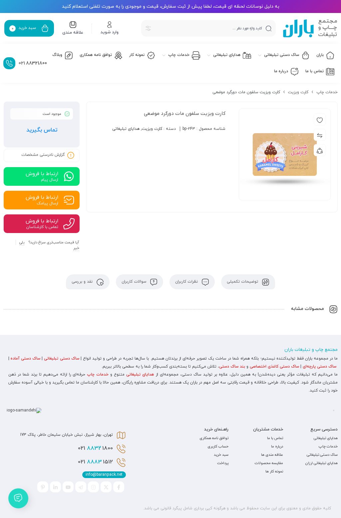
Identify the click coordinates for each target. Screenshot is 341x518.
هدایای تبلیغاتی (126, 128)
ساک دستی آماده (25, 358)
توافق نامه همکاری (213, 438)
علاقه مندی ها (272, 454)
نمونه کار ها (274, 471)
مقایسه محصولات (269, 463)
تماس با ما (275, 438)
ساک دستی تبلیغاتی (61, 358)
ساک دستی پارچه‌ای (319, 366)
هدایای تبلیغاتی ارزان (321, 463)
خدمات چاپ (327, 92)
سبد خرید (221, 454)
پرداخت (222, 463)
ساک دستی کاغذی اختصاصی (274, 366)
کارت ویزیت (298, 92)
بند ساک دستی (232, 366)
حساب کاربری (217, 446)
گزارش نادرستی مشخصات (43, 155)
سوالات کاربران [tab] (135, 281)
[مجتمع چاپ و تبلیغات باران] (310, 28)
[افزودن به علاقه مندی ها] (320, 120)
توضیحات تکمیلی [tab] (243, 281)
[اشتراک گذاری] (320, 150)
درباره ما (277, 446)
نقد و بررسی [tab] (83, 281)
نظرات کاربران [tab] (187, 281)
